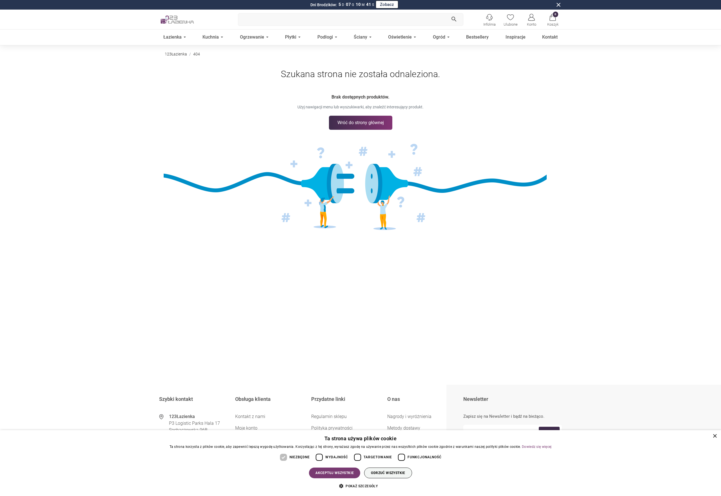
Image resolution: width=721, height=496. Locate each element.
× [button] (715, 436)
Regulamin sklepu (329, 416)
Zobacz (387, 4)
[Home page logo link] (186, 19)
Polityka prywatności (332, 428)
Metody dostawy (403, 428)
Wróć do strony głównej (360, 122)
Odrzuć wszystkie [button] (388, 473)
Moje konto (246, 428)
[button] (553, 19)
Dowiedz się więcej (536, 447)
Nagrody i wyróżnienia (409, 416)
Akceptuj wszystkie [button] (334, 473)
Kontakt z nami (250, 416)
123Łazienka (176, 54)
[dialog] (360, 463)
